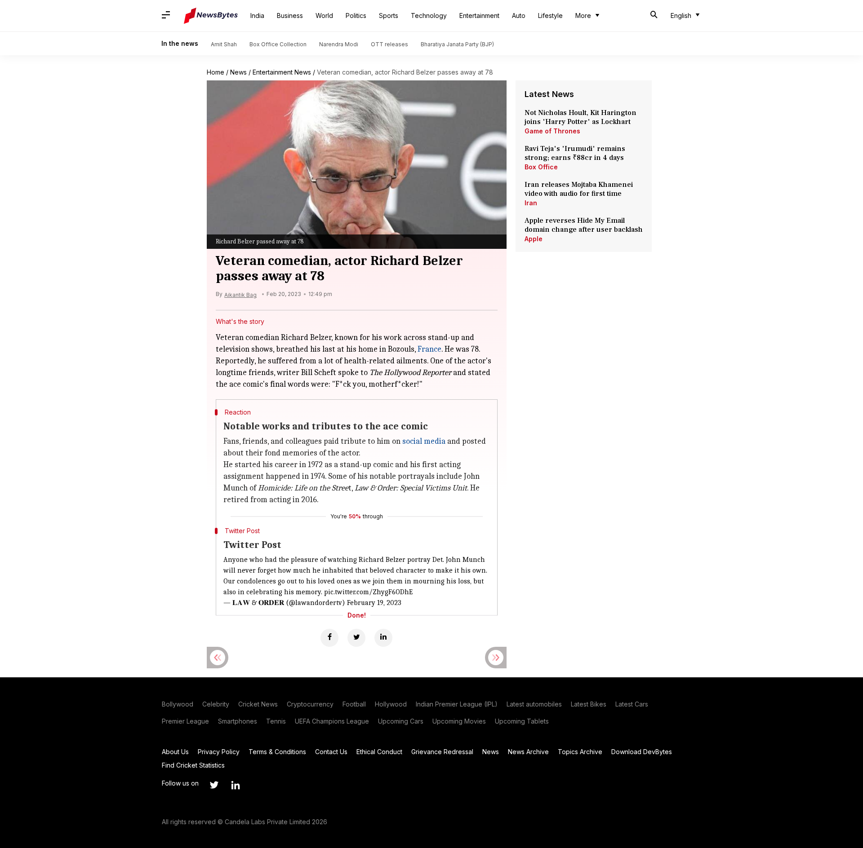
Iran (531, 203)
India (257, 15)
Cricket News (258, 704)
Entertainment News (282, 72)
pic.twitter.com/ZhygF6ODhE (368, 592)
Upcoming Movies (459, 721)
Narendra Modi (338, 44)
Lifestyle (550, 15)
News (238, 72)
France (429, 349)
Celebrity (215, 704)
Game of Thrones (552, 131)
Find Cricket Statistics (193, 765)
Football (354, 704)
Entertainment (479, 15)
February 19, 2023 (374, 603)
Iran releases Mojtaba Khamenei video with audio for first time (579, 189)
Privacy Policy (219, 751)
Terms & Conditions (277, 751)
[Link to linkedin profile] (235, 785)
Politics (356, 15)
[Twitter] (356, 638)
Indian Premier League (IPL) (457, 704)
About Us (175, 751)
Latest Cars (631, 704)
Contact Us (331, 751)
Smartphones (237, 721)
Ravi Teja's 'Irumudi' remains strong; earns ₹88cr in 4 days (575, 153)
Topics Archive (580, 751)
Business (290, 15)
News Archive (528, 751)
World (324, 15)
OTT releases (389, 44)
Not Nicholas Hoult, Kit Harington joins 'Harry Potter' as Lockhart (580, 117)
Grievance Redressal (442, 751)
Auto (518, 15)
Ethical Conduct (379, 751)
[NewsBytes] (211, 16)
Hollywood (391, 704)
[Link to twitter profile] (214, 785)
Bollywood (177, 704)
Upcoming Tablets (522, 721)
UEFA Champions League (332, 721)
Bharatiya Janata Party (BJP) (457, 44)
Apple (534, 239)
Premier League (185, 721)
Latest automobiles (534, 704)
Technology (429, 15)
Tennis (276, 721)
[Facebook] (329, 638)
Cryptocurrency (310, 704)
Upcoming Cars (400, 721)
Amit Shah (224, 44)
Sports (388, 15)
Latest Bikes (588, 704)
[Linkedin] (383, 638)
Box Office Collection (278, 44)
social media (423, 441)
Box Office (541, 167)
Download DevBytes (641, 751)
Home (215, 72)
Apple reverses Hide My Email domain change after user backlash (584, 225)
